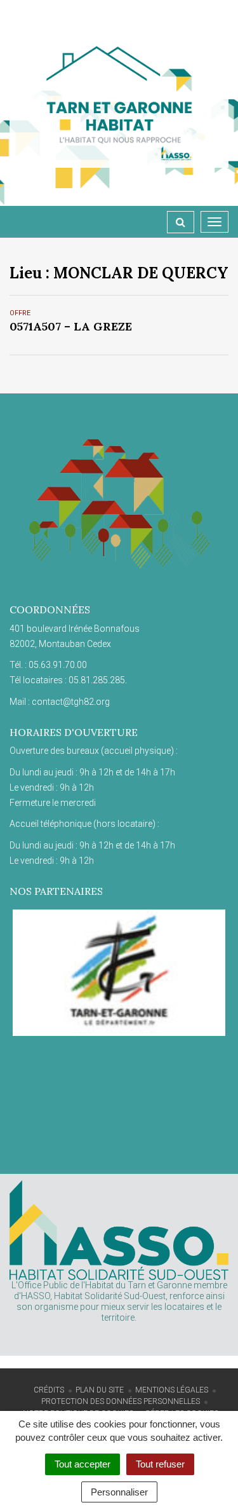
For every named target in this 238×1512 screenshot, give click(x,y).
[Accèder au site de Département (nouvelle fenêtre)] (119, 972)
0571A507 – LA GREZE (71, 326)
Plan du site (100, 1390)
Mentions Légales (171, 1390)
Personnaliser (119, 1492)
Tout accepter (82, 1464)
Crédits (49, 1390)
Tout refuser (160, 1464)
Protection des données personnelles (120, 1401)
